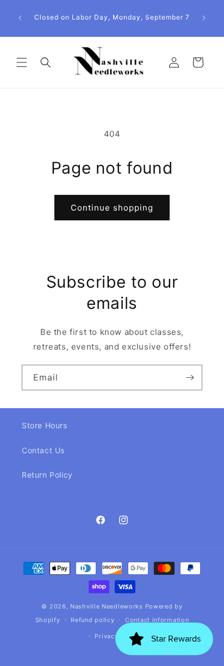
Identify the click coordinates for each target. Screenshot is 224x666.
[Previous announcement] (20, 18)
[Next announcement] (204, 18)
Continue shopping (112, 207)
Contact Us (43, 450)
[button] (22, 62)
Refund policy (92, 620)
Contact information (157, 620)
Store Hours (44, 425)
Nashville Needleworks (106, 606)
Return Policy (47, 474)
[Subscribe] (190, 377)
